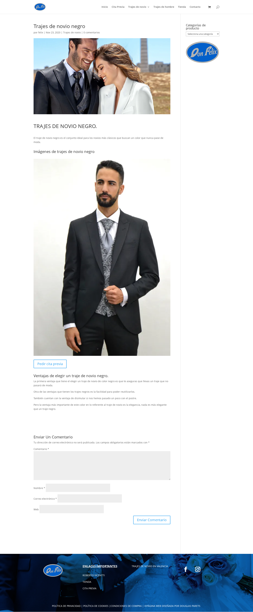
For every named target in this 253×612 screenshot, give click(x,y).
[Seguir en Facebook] (186, 569)
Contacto (195, 7)
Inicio (105, 7)
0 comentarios (91, 32)
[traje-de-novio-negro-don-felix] (102, 355)
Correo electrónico (45, 498)
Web (36, 509)
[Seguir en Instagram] (198, 569)
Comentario (41, 449)
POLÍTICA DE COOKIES (95, 606)
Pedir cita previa (50, 363)
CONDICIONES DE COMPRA (126, 606)
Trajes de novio (137, 7)
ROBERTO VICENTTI (94, 575)
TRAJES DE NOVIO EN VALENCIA (150, 566)
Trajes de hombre (164, 7)
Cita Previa (118, 7)
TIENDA (87, 581)
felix (40, 32)
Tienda (182, 7)
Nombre (39, 488)
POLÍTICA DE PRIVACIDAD (66, 606)
